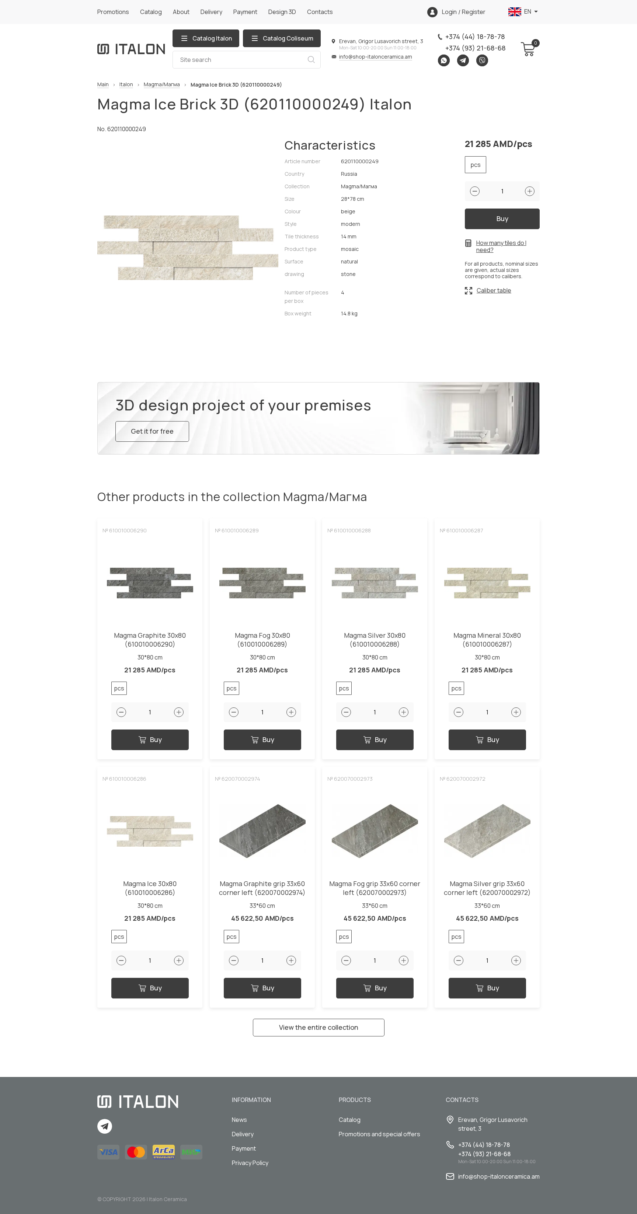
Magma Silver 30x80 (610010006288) (374, 639)
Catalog (151, 12)
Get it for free (152, 431)
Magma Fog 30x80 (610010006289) (262, 639)
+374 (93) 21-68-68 (475, 47)
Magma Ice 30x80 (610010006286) (150, 888)
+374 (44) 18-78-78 (475, 36)
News (239, 1120)
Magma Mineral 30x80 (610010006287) (487, 639)
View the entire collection (318, 1027)
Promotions (113, 12)
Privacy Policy (250, 1163)
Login (449, 11)
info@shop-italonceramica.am (375, 56)
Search (311, 59)
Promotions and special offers (379, 1134)
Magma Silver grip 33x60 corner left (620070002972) (487, 888)
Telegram (463, 60)
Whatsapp (444, 60)
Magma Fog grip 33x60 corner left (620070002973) (374, 888)
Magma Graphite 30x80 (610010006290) (150, 639)
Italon (126, 84)
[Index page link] (131, 49)
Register (473, 11)
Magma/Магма (162, 84)
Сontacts (320, 12)
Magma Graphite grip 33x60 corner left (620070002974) (262, 888)
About (181, 12)
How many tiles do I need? (501, 246)
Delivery (211, 12)
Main (103, 84)
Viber (482, 60)
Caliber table (494, 290)
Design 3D (282, 12)
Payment (245, 12)
